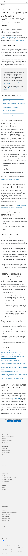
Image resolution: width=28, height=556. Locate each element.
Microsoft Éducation (5, 466)
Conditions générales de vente (14, 549)
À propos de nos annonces (6, 551)
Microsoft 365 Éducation (5, 473)
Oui (10, 421)
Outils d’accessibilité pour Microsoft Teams (10, 360)
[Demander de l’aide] (4, 2)
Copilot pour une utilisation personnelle (8, 436)
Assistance (3, 4)
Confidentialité (20, 547)
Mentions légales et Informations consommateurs (9, 547)
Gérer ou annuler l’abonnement (14, 545)
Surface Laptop (4, 429)
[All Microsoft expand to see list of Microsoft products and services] (1, 1)
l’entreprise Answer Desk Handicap (19, 415)
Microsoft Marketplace (5, 516)
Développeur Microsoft (5, 508)
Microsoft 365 (4, 438)
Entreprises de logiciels (5, 520)
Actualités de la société (5, 530)
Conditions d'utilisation (5, 549)
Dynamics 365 (4, 493)
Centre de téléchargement (6, 450)
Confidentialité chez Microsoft (6, 532)
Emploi (3, 528)
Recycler (3, 458)
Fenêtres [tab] (4, 45)
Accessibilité (20, 551)
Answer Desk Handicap (15, 398)
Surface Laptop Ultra (5, 432)
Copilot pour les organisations (6, 434)
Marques (21, 549)
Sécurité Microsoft (4, 489)
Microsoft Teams (4, 500)
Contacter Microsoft (5, 545)
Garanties (3, 460)
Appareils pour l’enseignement (6, 469)
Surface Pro (3, 427)
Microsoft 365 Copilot (5, 497)
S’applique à (4, 25)
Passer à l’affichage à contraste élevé (11, 107)
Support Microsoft (20, 40)
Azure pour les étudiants (5, 481)
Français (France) (6, 538)
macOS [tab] (9, 45)
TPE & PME (3, 502)
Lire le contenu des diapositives (10, 110)
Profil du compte (4, 448)
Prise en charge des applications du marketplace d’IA (10, 512)
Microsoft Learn (4, 510)
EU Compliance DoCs (14, 551)
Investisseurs (4, 534)
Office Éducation (4, 475)
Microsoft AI (3, 487)
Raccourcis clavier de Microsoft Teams (9, 371)
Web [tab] (14, 45)
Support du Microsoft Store (6, 452)
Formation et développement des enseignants (9, 477)
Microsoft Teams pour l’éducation (7, 471)
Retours (3, 454)
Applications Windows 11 (6, 442)
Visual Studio (4, 522)
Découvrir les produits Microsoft (7, 440)
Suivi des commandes (5, 456)
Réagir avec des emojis (8, 115)
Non (17, 421)
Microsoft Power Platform (6, 518)
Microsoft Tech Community (6, 514)
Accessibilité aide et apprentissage (8, 37)
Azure (2, 491)
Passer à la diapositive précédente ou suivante (13, 113)
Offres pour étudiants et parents (7, 479)
